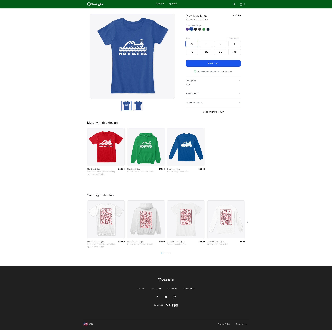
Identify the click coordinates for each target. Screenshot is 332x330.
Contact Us (172, 288)
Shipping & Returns (194, 102)
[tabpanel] (132, 56)
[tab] (126, 106)
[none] (232, 38)
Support (141, 288)
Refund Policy (189, 288)
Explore (160, 3)
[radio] (192, 44)
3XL (220, 52)
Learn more (227, 71)
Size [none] (188, 38)
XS (192, 44)
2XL (206, 52)
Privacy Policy (224, 324)
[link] (106, 147)
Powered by (159, 305)
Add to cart (213, 63)
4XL (234, 52)
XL (192, 52)
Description (191, 80)
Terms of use (241, 324)
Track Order (156, 288)
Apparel (173, 3)
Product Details (192, 93)
